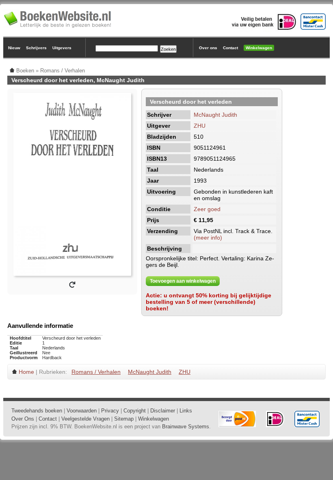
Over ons (208, 48)
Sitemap (124, 419)
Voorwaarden (82, 411)
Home (26, 372)
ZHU (199, 125)
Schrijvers (36, 48)
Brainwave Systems (185, 426)
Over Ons (22, 419)
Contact (230, 48)
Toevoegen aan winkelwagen (183, 281)
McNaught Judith (215, 114)
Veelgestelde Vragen (85, 419)
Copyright (134, 411)
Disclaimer (162, 411)
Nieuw (14, 48)
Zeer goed (207, 209)
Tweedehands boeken (36, 411)
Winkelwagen (259, 48)
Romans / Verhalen (96, 372)
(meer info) (208, 237)
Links (185, 411)
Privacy (110, 411)
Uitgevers (61, 48)
